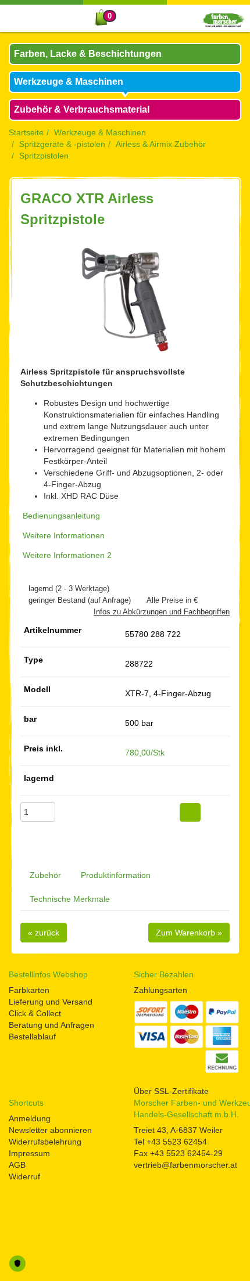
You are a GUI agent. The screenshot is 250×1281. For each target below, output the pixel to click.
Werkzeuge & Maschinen (100, 132)
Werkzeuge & (68, 82)
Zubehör (45, 875)
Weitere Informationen (64, 535)
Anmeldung (30, 1118)
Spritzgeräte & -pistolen (62, 144)
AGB (17, 1165)
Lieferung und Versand (50, 1001)
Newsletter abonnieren (50, 1130)
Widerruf (24, 1176)
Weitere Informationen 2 (67, 555)
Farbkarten (29, 990)
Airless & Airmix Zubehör (161, 144)
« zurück (43, 932)
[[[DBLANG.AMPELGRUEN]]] (128, 782)
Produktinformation (116, 875)
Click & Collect (35, 1013)
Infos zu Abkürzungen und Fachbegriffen (162, 611)
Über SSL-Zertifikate (171, 1091)
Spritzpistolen (44, 155)
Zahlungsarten (160, 990)
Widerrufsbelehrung (45, 1141)
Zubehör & (81, 109)
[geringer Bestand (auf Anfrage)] (23, 600)
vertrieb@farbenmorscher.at (185, 1165)
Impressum (29, 1153)
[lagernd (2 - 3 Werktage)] (23, 588)
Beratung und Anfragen (51, 1025)
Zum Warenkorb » (189, 932)
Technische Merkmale (70, 899)
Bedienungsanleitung (61, 515)
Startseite (26, 132)
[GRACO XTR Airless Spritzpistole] (125, 300)
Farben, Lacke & (88, 54)
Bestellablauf (32, 1036)
